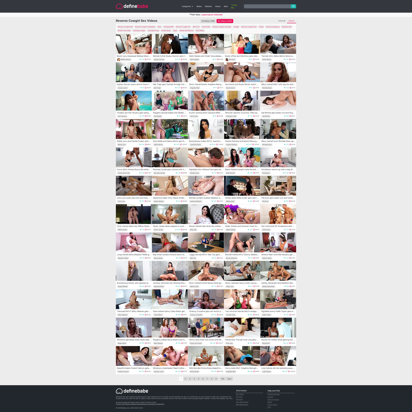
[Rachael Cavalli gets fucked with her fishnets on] (170, 157)
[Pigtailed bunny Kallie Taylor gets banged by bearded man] (278, 299)
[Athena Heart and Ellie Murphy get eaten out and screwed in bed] (278, 242)
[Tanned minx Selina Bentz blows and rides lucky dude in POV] (278, 44)
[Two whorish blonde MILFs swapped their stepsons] (242, 299)
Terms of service (273, 399)
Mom (159, 27)
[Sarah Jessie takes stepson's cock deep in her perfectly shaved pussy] (170, 214)
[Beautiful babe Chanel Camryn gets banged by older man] (134, 356)
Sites (226, 6)
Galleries (208, 6)
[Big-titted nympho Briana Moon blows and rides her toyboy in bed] (170, 242)
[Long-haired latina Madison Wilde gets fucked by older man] (134, 242)
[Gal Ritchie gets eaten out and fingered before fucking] (278, 101)
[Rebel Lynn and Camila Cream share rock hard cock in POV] (134, 129)
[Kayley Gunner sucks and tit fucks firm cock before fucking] (134, 72)
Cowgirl (236, 27)
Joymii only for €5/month (212, 15)
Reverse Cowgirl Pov (183, 27)
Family (261, 27)
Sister (175, 30)
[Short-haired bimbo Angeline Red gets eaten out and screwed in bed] (206, 72)
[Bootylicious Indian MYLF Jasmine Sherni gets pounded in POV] (206, 129)
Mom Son (196, 27)
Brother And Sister (124, 30)
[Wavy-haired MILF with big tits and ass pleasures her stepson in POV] (278, 72)
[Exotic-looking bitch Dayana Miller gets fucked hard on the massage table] (206, 101)
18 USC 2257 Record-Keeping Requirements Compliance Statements (140, 404)
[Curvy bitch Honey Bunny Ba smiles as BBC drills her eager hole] (134, 157)
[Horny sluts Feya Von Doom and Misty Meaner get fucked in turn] (206, 327)
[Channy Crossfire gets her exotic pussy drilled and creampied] (206, 299)
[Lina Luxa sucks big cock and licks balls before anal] (134, 186)
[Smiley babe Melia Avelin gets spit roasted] (242, 186)
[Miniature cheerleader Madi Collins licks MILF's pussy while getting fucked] (170, 356)
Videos (218, 6)
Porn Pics (239, 397)
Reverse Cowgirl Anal (125, 27)
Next (229, 379)
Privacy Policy (272, 405)
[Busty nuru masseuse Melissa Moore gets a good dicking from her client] (134, 44)
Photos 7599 (209, 21)
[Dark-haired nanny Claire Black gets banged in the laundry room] (170, 299)
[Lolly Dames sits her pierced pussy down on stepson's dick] (278, 356)
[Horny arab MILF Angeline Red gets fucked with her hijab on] (242, 356)
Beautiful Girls (287, 27)
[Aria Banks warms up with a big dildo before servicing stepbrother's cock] (278, 157)
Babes (199, 6)
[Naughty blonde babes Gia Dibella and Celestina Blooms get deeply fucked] (170, 101)
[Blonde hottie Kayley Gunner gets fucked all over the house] (170, 44)
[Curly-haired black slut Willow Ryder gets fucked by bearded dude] (134, 214)
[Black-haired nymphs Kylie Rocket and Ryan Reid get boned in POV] (242, 157)
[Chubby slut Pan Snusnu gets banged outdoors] (134, 101)
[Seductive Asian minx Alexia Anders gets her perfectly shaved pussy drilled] (170, 186)
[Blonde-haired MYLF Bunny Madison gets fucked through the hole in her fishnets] (242, 242)
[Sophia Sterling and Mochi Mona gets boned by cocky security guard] (242, 129)
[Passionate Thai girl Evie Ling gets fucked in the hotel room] (242, 327)
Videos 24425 (226, 21)
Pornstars (239, 399)
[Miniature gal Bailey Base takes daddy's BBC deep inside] (134, 327)
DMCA (269, 402)
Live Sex (234, 6)
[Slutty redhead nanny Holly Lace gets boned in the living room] (242, 271)
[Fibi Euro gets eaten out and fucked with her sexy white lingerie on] (278, 186)
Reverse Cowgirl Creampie (222, 27)
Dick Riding (200, 30)
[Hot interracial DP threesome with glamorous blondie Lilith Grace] (278, 214)
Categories (186, 6)
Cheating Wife (168, 27)
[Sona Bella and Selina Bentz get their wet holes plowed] (170, 129)
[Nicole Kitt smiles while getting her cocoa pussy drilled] (278, 327)
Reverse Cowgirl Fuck (249, 27)
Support (270, 397)
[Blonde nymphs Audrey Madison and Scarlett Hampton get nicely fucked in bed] (206, 186)
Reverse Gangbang (272, 27)
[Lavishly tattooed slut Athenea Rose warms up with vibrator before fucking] (170, 271)
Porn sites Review (242, 402)
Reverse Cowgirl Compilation (145, 27)
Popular (281, 21)
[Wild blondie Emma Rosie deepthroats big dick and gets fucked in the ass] (206, 356)
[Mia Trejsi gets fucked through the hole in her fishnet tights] (170, 72)
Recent (292, 21)
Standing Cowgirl (139, 30)
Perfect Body (166, 30)
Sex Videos (240, 394)
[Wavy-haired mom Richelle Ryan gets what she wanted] (278, 129)
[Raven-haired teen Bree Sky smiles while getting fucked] (206, 214)
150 (222, 379)
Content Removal (273, 394)
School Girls (206, 27)
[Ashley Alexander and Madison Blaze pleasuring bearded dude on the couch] (278, 271)
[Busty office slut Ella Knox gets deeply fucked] (242, 44)
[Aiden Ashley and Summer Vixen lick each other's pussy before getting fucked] (242, 214)
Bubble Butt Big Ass (186, 30)
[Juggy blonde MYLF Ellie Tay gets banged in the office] (206, 242)
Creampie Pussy (153, 30)
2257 (269, 407)
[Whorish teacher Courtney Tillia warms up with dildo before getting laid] (242, 101)
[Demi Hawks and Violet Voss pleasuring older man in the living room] (206, 44)
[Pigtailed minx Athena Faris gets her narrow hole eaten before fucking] (206, 157)
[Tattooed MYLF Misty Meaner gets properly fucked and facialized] (134, 299)
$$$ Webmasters (242, 404)
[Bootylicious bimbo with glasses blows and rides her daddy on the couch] (134, 271)
